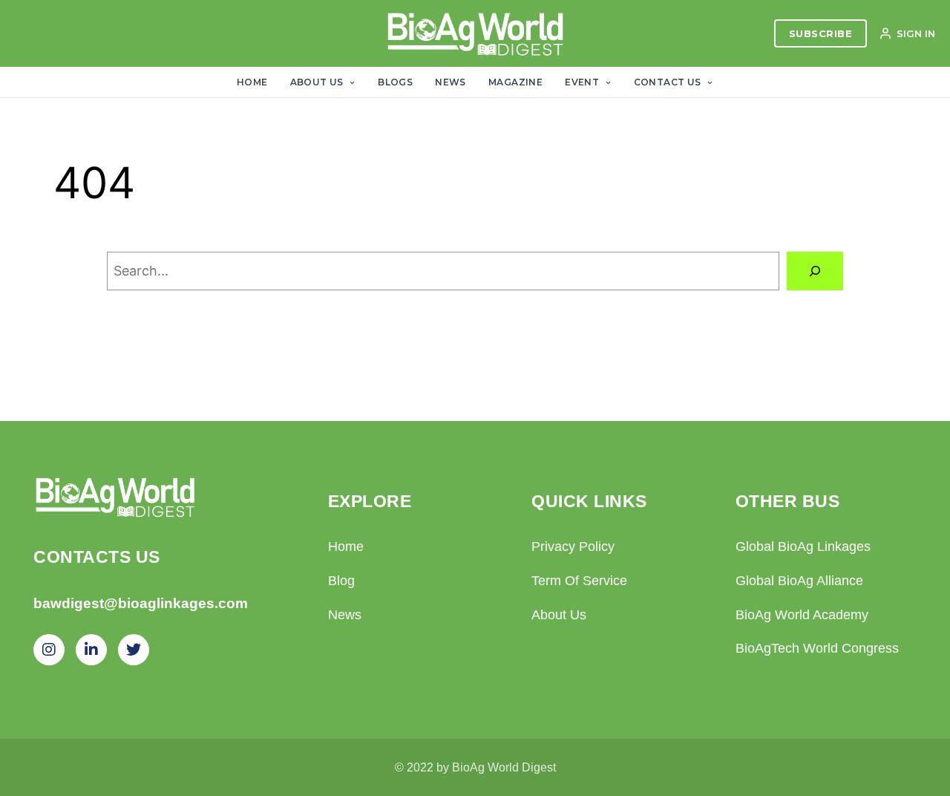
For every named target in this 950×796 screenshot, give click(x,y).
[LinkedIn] (91, 649)
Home (252, 82)
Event (583, 82)
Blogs (395, 82)
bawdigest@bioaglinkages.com (140, 603)
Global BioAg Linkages (803, 546)
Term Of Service (579, 580)
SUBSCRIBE (821, 33)
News (450, 82)
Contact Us (669, 82)
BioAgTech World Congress (817, 648)
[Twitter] (133, 649)
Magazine (515, 82)
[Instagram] (49, 649)
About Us (318, 82)
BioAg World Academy (802, 614)
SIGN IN (916, 33)
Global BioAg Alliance (799, 580)
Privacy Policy (573, 546)
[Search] (815, 271)
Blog (341, 580)
